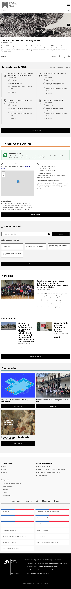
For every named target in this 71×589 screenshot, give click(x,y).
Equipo (5, 469)
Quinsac (5, 489)
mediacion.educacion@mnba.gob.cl (48, 566)
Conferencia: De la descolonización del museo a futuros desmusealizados (20, 74)
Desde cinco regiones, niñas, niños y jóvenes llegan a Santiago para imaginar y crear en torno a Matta (53, 284)
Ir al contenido (18, 406)
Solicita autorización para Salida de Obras (12, 254)
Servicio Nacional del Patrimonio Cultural (37, 573)
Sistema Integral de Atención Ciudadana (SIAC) (48, 511)
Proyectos (5, 480)
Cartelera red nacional (63, 68)
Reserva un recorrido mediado (34, 246)
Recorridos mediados (44, 466)
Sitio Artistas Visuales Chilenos (12, 483)
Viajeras (5, 492)
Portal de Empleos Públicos (43, 524)
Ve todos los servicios (35, 264)
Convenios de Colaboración (9, 530)
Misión (5, 466)
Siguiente (68, 25)
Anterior (2, 25)
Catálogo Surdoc (7, 486)
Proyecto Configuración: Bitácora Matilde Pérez (52, 469)
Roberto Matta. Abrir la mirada (53, 100)
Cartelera (52, 68)
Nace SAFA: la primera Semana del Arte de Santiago (61, 327)
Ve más (4, 56)
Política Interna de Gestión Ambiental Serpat (47, 542)
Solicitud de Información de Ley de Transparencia (14, 536)
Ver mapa (59, 560)
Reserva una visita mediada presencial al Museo (52, 401)
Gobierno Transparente (42, 530)
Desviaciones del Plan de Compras (11, 548)
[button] (18, 181)
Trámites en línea (41, 536)
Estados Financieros (7, 517)
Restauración (6, 495)
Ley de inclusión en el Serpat (9, 542)
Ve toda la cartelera (35, 130)
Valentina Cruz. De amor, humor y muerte (21, 40)
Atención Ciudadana (31, 570)
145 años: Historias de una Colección (20, 100)
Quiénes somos (6, 463)
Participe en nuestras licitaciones (45, 517)
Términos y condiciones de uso (47, 570)
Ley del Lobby (6, 511)
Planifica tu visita (35, 214)
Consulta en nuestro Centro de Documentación (58, 246)
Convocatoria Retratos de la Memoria (49, 472)
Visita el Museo (7, 246)
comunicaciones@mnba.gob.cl (57, 563)
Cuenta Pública (6, 524)
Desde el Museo (42, 475)
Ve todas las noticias (35, 356)
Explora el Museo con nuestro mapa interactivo (15, 401)
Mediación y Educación (44, 463)
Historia (5, 472)
